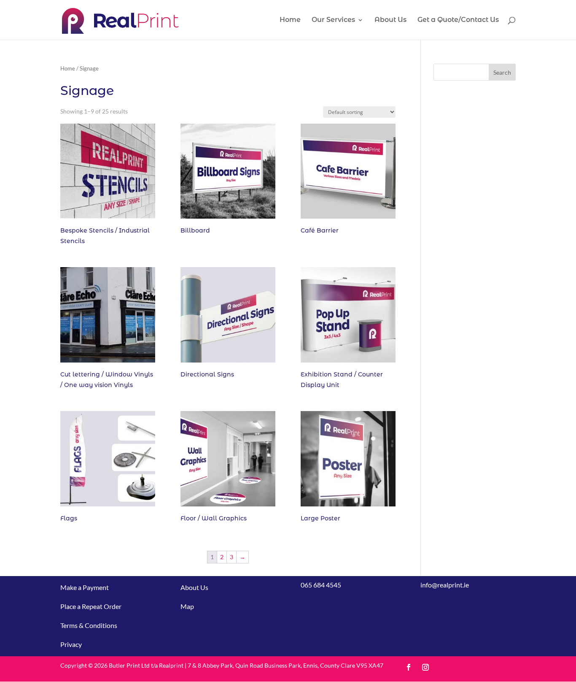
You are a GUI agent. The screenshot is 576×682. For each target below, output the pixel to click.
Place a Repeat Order (90, 606)
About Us (390, 20)
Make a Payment (84, 587)
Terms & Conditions (88, 625)
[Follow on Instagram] (425, 667)
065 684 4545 (321, 585)
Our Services (333, 20)
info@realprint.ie (444, 585)
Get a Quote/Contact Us (458, 20)
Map (187, 606)
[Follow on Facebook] (408, 667)
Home (290, 20)
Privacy (71, 644)
